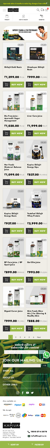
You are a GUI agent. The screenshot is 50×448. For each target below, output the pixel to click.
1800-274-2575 (39, 432)
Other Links (10, 384)
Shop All (8, 370)
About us (8, 377)
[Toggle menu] (4, 10)
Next (39, 337)
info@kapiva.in (39, 436)
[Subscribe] (44, 365)
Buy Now (17, 84)
